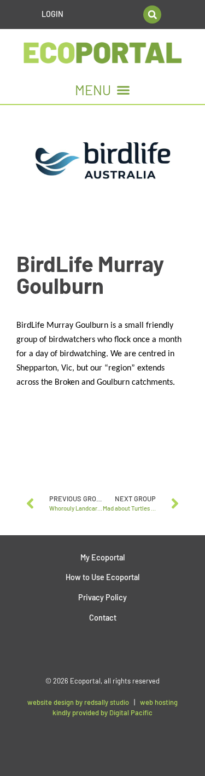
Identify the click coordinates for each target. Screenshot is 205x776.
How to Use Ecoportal (102, 577)
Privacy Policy (102, 597)
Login (52, 14)
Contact (102, 617)
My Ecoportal (102, 557)
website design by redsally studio (78, 702)
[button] (152, 14)
